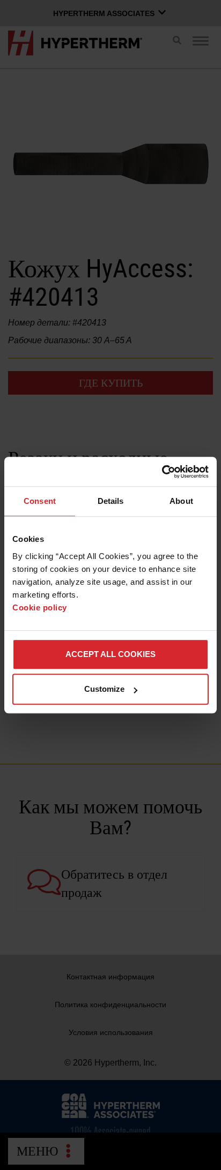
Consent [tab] (40, 500)
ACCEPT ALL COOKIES (110, 654)
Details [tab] (111, 500)
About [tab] (181, 500)
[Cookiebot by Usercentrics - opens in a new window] (162, 472)
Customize (104, 688)
